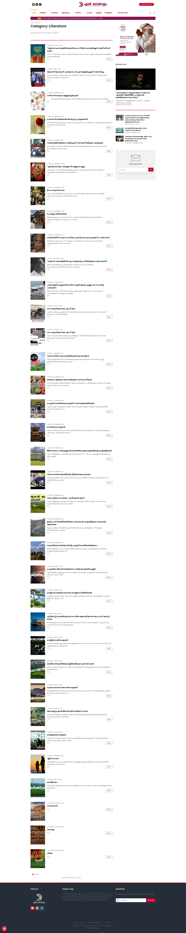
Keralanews (97, 899)
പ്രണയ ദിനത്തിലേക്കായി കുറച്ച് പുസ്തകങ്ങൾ (67, 119)
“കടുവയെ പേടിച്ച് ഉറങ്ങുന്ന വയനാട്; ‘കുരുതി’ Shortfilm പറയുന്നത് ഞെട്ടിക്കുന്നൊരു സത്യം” (133, 95)
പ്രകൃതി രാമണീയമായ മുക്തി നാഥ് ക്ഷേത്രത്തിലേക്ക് (70, 403)
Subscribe (151, 900)
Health (127, 124)
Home (32, 22)
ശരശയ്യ (50, 829)
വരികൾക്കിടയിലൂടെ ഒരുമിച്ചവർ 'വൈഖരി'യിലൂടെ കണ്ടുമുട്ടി (75, 142)
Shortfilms (128, 104)
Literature (50, 45)
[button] (32, 18)
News (65, 895)
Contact (108, 922)
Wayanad (77, 899)
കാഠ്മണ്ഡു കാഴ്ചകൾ (56, 427)
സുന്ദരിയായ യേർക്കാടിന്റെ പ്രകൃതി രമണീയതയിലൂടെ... (72, 545)
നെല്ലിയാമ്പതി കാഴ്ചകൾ (57, 640)
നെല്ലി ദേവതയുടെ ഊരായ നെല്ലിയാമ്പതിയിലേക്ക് (69, 592)
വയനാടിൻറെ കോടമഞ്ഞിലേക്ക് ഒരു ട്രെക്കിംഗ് (68, 356)
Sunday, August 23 (146, 4)
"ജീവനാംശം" (53, 758)
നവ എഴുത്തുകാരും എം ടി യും (61, 308)
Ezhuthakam (50, 803)
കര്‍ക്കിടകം (52, 782)
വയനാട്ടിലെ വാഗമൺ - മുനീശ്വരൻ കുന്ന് (65, 498)
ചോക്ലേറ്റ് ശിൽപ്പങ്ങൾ (57, 214)
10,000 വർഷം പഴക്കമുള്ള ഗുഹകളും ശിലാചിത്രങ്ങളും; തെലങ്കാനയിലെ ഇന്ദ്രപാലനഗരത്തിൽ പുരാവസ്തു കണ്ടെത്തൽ (77, 18)
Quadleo (97, 928)
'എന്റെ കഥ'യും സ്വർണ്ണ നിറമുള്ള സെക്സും (66, 166)
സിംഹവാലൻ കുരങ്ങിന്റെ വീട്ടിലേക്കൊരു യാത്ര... (69, 474)
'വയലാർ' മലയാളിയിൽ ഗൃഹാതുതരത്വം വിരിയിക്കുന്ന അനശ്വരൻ (77, 261)
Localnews (50, 163)
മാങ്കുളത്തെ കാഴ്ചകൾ (56, 734)
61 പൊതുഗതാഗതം (56, 190)
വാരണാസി (52, 805)
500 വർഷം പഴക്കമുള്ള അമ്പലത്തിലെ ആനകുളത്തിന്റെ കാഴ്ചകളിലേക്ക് (79, 450)
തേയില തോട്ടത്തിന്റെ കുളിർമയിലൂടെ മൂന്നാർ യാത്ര (70, 663)
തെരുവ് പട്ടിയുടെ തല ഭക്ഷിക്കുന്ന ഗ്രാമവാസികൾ (69, 379)
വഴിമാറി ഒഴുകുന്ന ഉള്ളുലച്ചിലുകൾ (62, 95)
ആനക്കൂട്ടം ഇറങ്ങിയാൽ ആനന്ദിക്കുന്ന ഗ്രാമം (67, 711)
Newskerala (67, 899)
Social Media (107, 895)
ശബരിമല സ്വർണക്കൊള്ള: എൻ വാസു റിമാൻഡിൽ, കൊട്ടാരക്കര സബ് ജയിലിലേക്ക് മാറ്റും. (138, 138)
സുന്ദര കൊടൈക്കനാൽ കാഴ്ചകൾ (62, 687)
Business (127, 132)
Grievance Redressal (95, 922)
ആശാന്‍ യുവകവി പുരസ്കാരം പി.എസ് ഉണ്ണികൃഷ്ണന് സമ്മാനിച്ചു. (75, 71)
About (82, 922)
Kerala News (74, 895)
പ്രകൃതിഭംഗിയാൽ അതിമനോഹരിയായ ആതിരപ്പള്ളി (71, 569)
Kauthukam (50, 211)
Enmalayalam (85, 895)
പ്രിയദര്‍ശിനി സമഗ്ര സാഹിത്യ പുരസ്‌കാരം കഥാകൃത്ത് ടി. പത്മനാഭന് (78, 237)
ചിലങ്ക (50, 853)
